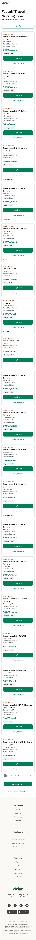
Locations (18, 810)
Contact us (18, 873)
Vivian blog (18, 817)
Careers (18, 869)
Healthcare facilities (18, 840)
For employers (18, 836)
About (18, 862)
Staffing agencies (18, 843)
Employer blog (18, 847)
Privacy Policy (12, 927)
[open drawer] (32, 2)
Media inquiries (18, 877)
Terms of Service (23, 927)
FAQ (18, 866)
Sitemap (18, 821)
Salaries (18, 813)
